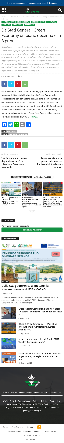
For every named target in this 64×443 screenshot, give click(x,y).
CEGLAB (5, 195)
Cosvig (25, 195)
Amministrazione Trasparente (19, 431)
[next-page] (33, 211)
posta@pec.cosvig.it (32, 411)
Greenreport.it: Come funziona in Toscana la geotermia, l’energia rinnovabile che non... (39, 356)
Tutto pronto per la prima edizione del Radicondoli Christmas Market (50, 162)
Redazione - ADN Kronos (18, 134)
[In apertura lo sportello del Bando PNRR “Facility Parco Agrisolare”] (8, 343)
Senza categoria (23, 22)
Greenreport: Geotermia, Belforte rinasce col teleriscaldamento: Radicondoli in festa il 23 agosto (31, 202)
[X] (11, 84)
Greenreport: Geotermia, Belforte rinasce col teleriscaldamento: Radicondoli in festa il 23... (40, 311)
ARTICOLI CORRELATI (21, 177)
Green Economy (38, 22)
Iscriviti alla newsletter (32, 230)
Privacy (30, 427)
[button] (59, 10)
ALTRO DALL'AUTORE (42, 177)
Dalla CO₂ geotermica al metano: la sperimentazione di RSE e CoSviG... (25, 287)
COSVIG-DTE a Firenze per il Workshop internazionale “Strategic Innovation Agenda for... (37, 326)
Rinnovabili (29, 25)
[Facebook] (4, 84)
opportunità (51, 22)
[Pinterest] (18, 84)
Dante (5, 427)
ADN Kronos (11, 131)
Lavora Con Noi (50, 431)
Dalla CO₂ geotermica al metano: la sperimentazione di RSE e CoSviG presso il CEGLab (10, 201)
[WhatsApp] (25, 84)
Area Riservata (17, 427)
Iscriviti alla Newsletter (32, 435)
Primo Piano (17, 25)
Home (3, 17)
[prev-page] (30, 211)
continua (33, 117)
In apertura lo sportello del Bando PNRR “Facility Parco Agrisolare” (38, 340)
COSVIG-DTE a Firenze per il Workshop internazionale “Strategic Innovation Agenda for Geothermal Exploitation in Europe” (52, 202)
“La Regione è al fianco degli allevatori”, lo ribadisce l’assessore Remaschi (14, 162)
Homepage (6, 25)
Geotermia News (14, 17)
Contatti (37, 431)
